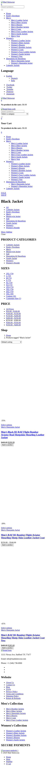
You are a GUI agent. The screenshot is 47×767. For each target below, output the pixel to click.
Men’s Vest (15, 36)
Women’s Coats (17, 50)
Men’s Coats (16, 29)
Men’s (8, 18)
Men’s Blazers (16, 25)
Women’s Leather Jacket (20, 41)
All (7, 207)
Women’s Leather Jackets (16, 731)
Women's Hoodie (13, 228)
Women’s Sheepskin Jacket (21, 63)
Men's (8, 214)
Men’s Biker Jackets (19, 22)
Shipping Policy (12, 696)
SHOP (3, 195)
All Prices (10, 309)
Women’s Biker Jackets (20, 43)
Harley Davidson (13, 16)
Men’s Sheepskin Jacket (20, 61)
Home (8, 13)
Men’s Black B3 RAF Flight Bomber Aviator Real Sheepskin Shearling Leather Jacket (22, 435)
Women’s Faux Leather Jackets (23, 52)
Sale (7, 219)
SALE (3, 193)
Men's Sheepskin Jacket (10, 427)
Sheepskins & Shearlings (16, 59)
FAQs (8, 689)
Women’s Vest (16, 56)
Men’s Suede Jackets (19, 34)
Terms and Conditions (14, 694)
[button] (1, 100)
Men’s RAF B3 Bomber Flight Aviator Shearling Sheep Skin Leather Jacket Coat (23, 536)
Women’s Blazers (18, 45)
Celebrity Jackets (12, 65)
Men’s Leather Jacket (19, 20)
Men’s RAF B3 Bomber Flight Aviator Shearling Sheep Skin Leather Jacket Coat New (23, 638)
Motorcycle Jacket (13, 216)
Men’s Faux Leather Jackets (22, 31)
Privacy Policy (12, 692)
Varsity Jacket (11, 223)
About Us (10, 682)
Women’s (9, 38)
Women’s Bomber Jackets (21, 47)
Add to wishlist (7, 445)
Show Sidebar (6, 232)
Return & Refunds (13, 698)
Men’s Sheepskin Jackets (16, 713)
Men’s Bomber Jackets (20, 27)
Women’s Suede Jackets (20, 54)
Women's (9, 225)
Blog (8, 687)
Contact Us (10, 685)
